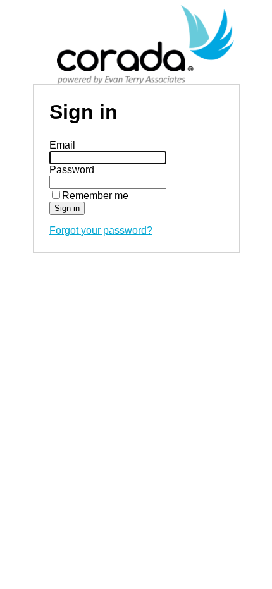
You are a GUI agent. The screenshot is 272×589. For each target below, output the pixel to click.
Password (71, 169)
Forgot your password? (100, 230)
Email (62, 145)
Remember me (95, 195)
